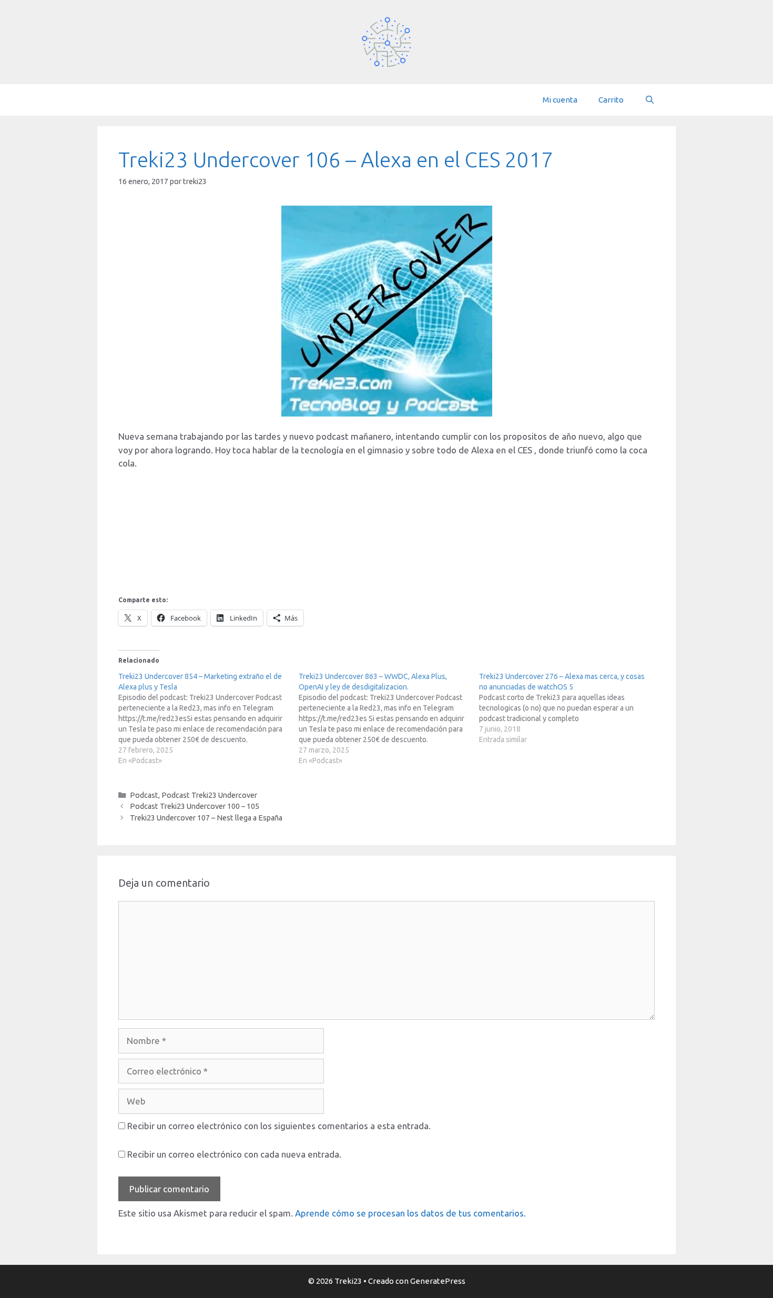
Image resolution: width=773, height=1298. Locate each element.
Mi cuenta (560, 99)
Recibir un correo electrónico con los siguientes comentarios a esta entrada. (279, 1126)
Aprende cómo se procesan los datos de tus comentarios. (410, 1213)
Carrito (611, 99)
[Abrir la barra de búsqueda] (649, 100)
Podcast (144, 795)
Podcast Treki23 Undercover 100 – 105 (194, 806)
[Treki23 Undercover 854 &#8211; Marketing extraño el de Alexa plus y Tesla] (208, 718)
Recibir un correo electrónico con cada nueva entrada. (234, 1154)
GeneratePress (437, 1280)
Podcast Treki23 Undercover (209, 795)
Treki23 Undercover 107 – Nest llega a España (206, 818)
